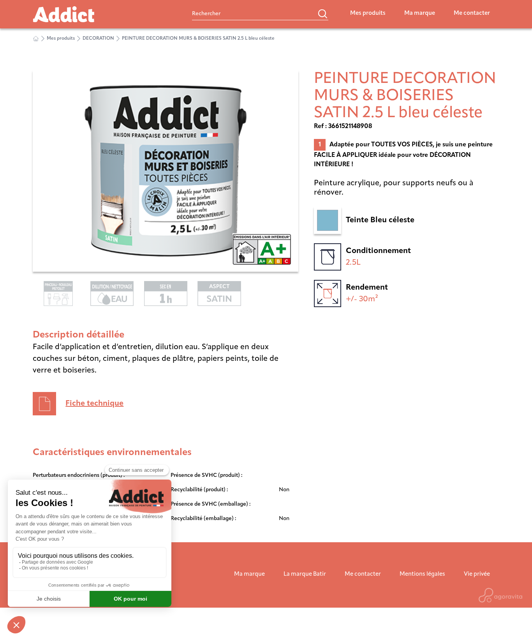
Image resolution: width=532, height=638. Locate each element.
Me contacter (472, 13)
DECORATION (98, 38)
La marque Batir (305, 574)
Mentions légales (422, 574)
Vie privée (477, 574)
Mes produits (368, 13)
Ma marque (419, 13)
